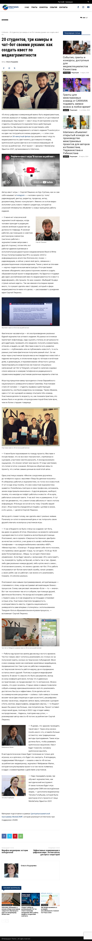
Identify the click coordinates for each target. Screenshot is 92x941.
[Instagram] (83, 7)
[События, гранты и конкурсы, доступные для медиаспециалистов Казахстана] (76, 47)
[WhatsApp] (20, 836)
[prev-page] (3, 920)
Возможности (6, 905)
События (5, 32)
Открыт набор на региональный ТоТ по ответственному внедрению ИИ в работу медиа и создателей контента (29, 911)
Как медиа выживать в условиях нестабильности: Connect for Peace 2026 (50, 909)
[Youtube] (88, 7)
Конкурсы (67, 72)
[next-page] (7, 920)
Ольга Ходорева (12, 62)
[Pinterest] (15, 836)
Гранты (66, 110)
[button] (88, 2)
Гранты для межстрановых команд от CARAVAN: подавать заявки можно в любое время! (76, 100)
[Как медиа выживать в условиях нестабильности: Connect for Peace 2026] (50, 899)
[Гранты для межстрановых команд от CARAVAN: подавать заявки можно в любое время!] (76, 85)
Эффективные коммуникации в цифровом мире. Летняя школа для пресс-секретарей (46, 852)
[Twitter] (14, 68)
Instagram (20, 195)
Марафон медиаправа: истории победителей (15, 851)
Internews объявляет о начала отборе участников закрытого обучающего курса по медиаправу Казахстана (11, 910)
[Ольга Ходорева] (11, 870)
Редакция (75, 72)
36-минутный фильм (21, 136)
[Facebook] (78, 7)
